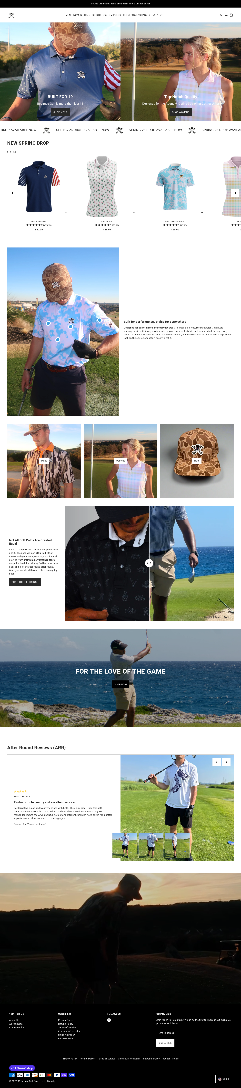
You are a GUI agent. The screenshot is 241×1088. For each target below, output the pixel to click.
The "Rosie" (107, 221)
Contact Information (69, 1031)
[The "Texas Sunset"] (175, 186)
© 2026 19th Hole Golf (21, 1081)
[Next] (235, 193)
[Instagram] (109, 1020)
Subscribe (165, 1043)
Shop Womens (181, 112)
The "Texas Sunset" (175, 221)
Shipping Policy (66, 1035)
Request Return (66, 1038)
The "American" (39, 221)
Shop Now (120, 684)
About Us (14, 1020)
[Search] (221, 15)
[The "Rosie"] (107, 186)
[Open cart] (231, 15)
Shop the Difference (25, 582)
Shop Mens (60, 112)
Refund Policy (65, 1024)
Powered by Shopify (44, 1081)
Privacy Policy (65, 1020)
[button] (33, 225)
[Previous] (13, 193)
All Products (15, 1024)
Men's (44, 460)
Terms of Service (67, 1027)
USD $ (225, 1079)
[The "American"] (39, 186)
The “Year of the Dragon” (34, 824)
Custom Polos (16, 1027)
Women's (120, 460)
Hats (197, 460)
